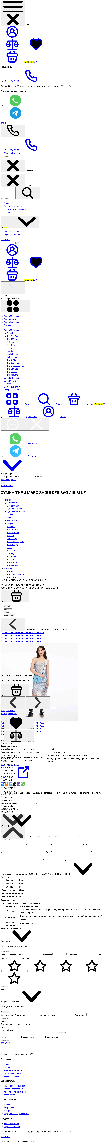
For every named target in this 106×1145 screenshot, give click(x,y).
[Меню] (13, 7)
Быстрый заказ (8, 710)
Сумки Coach (10, 381)
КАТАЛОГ (27, 311)
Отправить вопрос (5, 1018)
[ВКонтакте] (2, 784)
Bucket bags (12, 544)
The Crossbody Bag (15, 541)
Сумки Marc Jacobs (12, 330)
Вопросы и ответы (8, 615)
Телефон (25, 1037)
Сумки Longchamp (12, 378)
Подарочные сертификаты (16, 1113)
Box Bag (10, 553)
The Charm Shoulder (16, 574)
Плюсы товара (74, 955)
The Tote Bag (12, 521)
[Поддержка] (13, 131)
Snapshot (11, 524)
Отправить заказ (5, 1040)
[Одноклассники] (6, 784)
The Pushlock (13, 562)
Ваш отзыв (47, 955)
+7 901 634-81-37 (11, 81)
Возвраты (8, 1111)
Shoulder (11, 526)
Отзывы (6, 612)
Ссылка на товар (10, 809)
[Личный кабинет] (12, 255)
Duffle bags (12, 538)
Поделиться (6, 777)
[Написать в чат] (25, 424)
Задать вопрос (4, 1011)
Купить (3, 1027)
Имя (3, 1037)
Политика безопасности (15, 1086)
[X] (14, 784)
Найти (17, 243)
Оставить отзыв (5, 951)
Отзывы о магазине (13, 206)
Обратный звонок (12, 153)
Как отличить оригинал (15, 209)
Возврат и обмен (11, 390)
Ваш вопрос (80, 1015)
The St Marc (12, 556)
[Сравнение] (12, 267)
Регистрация (7, 485)
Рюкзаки (8, 384)
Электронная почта (10, 476)
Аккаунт (7, 1105)
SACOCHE (5, 123)
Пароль (38, 476)
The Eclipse (12, 559)
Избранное (9, 1108)
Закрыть (6, 156)
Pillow (9, 547)
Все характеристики (10, 765)
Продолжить (4, 986)
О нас (6, 203)
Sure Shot (11, 550)
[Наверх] (12, 470)
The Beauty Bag (14, 565)
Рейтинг (26, 958)
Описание (6, 606)
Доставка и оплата (12, 387)
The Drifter (11, 577)
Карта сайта (9, 1095)
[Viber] (18, 784)
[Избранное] (36, 267)
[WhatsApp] (23, 784)
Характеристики (8, 609)
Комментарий (51, 1037)
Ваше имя (6, 800)
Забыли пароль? (8, 479)
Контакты (8, 212)
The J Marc (12, 571)
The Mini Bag (12, 529)
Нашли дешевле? (9, 713)
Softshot (10, 535)
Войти (2, 483)
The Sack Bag (13, 532)
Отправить (5, 812)
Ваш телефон (8, 806)
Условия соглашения (13, 1089)
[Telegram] (10, 784)
